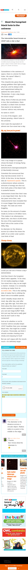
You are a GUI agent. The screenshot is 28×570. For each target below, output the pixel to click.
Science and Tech (5, 32)
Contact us (6, 560)
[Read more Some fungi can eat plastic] (20, 462)
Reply (24, 434)
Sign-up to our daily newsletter (13, 565)
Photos (11, 32)
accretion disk (6, 291)
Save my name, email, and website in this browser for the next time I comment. (14, 382)
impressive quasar (14, 181)
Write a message (21, 347)
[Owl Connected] (4, 11)
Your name (4, 368)
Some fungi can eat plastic (20, 470)
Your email (4, 374)
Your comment (5, 392)
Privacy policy (7, 562)
